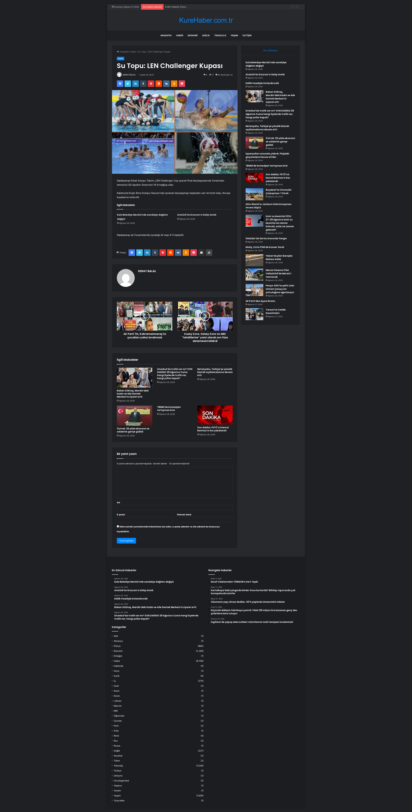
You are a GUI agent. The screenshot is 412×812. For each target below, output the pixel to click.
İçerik (116, 676)
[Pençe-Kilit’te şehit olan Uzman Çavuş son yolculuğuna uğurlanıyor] (254, 290)
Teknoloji (220, 35)
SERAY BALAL (129, 75)
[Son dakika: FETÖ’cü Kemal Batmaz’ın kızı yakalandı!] (215, 415)
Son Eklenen (270, 50)
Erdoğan (118, 656)
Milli (116, 711)
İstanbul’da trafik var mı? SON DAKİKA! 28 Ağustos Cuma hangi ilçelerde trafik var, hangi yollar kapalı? (174, 373)
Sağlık (206, 35)
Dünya (117, 646)
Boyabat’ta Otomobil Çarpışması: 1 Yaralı (278, 191)
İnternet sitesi (184, 514)
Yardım (117, 790)
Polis (116, 730)
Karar (116, 691)
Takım (117, 760)
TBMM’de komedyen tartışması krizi (169, 408)
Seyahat (118, 755)
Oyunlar (118, 720)
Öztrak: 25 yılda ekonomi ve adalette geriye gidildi (133, 430)
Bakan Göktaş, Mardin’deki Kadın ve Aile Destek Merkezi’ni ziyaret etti (133, 393)
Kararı (117, 696)
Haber (179, 35)
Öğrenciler (119, 716)
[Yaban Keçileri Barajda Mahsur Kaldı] (254, 260)
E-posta (121, 514)
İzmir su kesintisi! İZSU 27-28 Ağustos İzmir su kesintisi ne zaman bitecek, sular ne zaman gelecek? (280, 223)
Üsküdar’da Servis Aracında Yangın (266, 238)
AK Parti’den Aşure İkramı (260, 301)
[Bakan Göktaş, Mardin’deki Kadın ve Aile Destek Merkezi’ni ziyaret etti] (134, 378)
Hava (116, 671)
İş (115, 681)
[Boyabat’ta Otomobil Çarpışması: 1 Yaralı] (254, 194)
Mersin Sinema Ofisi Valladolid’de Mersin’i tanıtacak (278, 273)
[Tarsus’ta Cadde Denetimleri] (254, 314)
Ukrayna (118, 775)
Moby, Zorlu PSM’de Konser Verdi (265, 247)
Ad (119, 502)
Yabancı (118, 785)
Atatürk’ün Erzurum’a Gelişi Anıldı (196, 214)
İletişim (247, 35)
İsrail (116, 686)
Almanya (118, 641)
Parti (116, 725)
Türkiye (117, 770)
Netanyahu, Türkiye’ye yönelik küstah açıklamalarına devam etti (215, 372)
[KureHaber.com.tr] (206, 20)
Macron (118, 706)
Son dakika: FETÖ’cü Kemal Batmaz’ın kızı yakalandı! (213, 429)
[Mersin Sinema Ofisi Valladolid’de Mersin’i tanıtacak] (254, 275)
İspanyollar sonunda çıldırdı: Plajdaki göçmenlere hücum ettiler (267, 155)
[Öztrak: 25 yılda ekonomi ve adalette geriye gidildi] (134, 416)
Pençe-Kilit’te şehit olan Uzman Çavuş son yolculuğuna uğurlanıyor (280, 289)
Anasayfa (166, 35)
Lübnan (118, 701)
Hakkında (118, 666)
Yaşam (234, 35)
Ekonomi (193, 35)
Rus (116, 740)
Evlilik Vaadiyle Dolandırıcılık (178, 6)
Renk (116, 735)
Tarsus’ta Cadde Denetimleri (276, 311)
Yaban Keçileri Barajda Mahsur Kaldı (279, 257)
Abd (116, 636)
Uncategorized (121, 780)
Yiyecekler (119, 800)
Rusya (117, 745)
